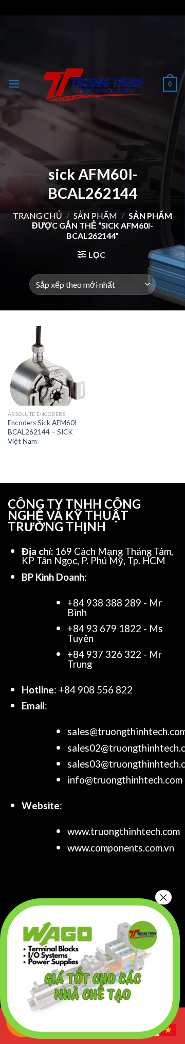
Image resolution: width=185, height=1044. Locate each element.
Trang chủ (37, 215)
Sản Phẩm (95, 215)
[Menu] (14, 83)
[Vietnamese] (168, 1029)
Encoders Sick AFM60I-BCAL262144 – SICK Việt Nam (43, 432)
